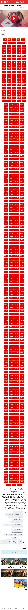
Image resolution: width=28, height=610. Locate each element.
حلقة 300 (6, 262)
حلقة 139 (11, 133)
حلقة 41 (23, 65)
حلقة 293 (22, 259)
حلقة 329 (22, 288)
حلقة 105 (22, 107)
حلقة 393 (22, 340)
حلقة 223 (11, 201)
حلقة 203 (11, 185)
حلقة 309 (22, 272)
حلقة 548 (6, 462)
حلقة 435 (11, 372)
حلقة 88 (14, 94)
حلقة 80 (4, 88)
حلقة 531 (11, 449)
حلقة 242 (16, 217)
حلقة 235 (11, 211)
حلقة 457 (22, 391)
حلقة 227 (11, 204)
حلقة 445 (22, 382)
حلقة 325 (22, 285)
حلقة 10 (5, 43)
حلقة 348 (6, 301)
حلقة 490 (16, 417)
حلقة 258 (16, 230)
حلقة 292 (6, 256)
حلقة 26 (23, 56)
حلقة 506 (16, 430)
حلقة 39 (9, 62)
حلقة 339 (11, 294)
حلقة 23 (14, 52)
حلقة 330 (16, 288)
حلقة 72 (18, 85)
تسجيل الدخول (15, 552)
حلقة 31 (23, 59)
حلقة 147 (11, 140)
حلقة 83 (14, 91)
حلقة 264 (6, 233)
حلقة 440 (6, 375)
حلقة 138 (16, 133)
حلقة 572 (6, 482)
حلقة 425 (22, 365)
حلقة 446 (16, 382)
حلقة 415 (11, 356)
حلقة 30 (4, 56)
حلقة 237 (22, 214)
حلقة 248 (6, 220)
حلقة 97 (19, 101)
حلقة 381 (22, 330)
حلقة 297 (22, 262)
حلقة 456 (6, 388)
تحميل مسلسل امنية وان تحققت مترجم (14, 514)
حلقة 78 (14, 88)
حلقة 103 (11, 104)
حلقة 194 (16, 178)
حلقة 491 (11, 417)
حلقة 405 (22, 349)
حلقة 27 (18, 56)
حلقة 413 (22, 356)
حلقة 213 (22, 194)
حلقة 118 (16, 117)
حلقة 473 (22, 404)
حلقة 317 (22, 278)
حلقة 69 (9, 81)
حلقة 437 (22, 375)
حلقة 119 (11, 117)
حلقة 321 (22, 281)
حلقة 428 (6, 365)
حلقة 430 (16, 369)
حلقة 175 (11, 162)
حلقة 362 (16, 314)
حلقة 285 (22, 252)
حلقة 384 (6, 330)
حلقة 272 (6, 240)
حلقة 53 (14, 72)
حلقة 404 (6, 346)
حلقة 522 (16, 443)
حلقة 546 (16, 462)
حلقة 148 (6, 140)
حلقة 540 (6, 456)
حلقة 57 (18, 75)
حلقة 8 (14, 43)
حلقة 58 (14, 75)
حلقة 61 (23, 78)
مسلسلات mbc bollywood (8, 541)
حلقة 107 (11, 107)
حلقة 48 (14, 69)
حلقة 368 (6, 317)
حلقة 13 (14, 46)
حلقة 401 (22, 346)
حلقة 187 (11, 172)
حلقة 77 (18, 88)
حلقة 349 (22, 304)
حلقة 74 (9, 85)
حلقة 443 (11, 378)
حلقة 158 (16, 149)
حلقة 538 (16, 456)
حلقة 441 (22, 378)
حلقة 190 (16, 175)
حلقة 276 (6, 243)
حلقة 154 (16, 146)
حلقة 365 (22, 317)
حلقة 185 (22, 172)
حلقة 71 (23, 85)
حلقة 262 (16, 233)
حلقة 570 (16, 482)
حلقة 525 (22, 446)
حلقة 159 (11, 149)
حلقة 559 (11, 472)
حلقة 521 (22, 443)
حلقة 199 (11, 181)
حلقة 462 (16, 394)
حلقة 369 (22, 320)
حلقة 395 (11, 340)
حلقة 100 (4, 101)
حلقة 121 (22, 120)
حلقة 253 (22, 227)
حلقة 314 (16, 275)
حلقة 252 (6, 223)
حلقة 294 (16, 259)
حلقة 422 (16, 362)
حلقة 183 (11, 169)
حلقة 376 (6, 323)
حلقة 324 (6, 281)
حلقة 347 (11, 301)
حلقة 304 (6, 265)
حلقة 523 (11, 443)
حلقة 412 (6, 353)
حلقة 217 (22, 198)
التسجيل (20, 552)
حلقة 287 (11, 252)
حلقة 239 (11, 214)
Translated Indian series (17, 512)
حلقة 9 (10, 43)
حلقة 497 (22, 424)
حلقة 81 (23, 91)
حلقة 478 (16, 407)
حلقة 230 (16, 207)
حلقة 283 (11, 249)
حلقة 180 (6, 165)
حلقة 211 (11, 191)
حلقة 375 (11, 323)
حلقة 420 (6, 359)
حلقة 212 (6, 191)
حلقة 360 (6, 311)
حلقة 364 (6, 314)
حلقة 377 (22, 327)
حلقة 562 (16, 475)
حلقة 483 (11, 411)
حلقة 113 (22, 114)
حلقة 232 (6, 207)
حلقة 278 (16, 246)
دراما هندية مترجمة (20, 541)
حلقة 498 (16, 424)
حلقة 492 (6, 417)
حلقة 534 (16, 453)
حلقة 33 (14, 59)
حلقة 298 (16, 262)
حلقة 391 (11, 336)
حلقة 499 (11, 424)
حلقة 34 (9, 59)
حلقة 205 (22, 188)
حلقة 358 (16, 311)
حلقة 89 (9, 94)
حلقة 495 (11, 420)
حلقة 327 (11, 285)
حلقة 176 (6, 162)
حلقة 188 (6, 172)
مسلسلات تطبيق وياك (17, 519)
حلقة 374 (16, 323)
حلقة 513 (22, 436)
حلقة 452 (6, 385)
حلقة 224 (6, 201)
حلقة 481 (22, 411)
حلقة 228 (6, 204)
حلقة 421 (22, 362)
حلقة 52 (18, 72)
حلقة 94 (9, 98)
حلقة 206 (16, 188)
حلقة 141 (22, 136)
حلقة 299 (11, 262)
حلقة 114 (16, 114)
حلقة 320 (6, 278)
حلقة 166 (16, 156)
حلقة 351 (11, 304)
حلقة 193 (22, 178)
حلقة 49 (9, 69)
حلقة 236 (6, 211)
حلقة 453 (22, 388)
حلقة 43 (14, 65)
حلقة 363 (11, 314)
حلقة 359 (11, 311)
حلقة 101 (22, 104)
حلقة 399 (11, 343)
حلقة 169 (22, 159)
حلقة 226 (16, 204)
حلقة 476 (6, 404)
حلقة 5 (5, 40)
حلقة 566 (16, 478)
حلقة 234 (16, 211)
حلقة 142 (16, 136)
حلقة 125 (22, 123)
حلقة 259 (11, 230)
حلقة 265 (22, 236)
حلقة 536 (6, 453)
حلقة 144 (6, 136)
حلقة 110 (16, 111)
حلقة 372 (6, 320)
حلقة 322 (16, 281)
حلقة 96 (24, 101)
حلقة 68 (14, 81)
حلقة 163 (11, 152)
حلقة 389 (22, 336)
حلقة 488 (6, 414)
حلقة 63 (14, 78)
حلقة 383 (11, 330)
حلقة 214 (16, 194)
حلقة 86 (23, 94)
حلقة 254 (16, 227)
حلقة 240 (6, 214)
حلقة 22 (18, 52)
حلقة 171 (11, 159)
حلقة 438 (16, 375)
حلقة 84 (9, 91)
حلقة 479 (11, 407)
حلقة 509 (22, 433)
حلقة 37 (18, 62)
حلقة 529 (22, 449)
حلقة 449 (22, 385)
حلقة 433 (22, 372)
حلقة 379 (11, 327)
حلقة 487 (11, 414)
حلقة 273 (22, 243)
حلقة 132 (6, 127)
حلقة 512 (6, 433)
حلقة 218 (16, 198)
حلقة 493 (22, 420)
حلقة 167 (11, 156)
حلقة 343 (11, 298)
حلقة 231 (11, 207)
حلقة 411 (11, 353)
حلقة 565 (22, 478)
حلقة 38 (14, 62)
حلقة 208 (6, 188)
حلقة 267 (11, 236)
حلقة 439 (11, 375)
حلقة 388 (6, 333)
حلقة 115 (11, 114)
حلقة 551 (11, 465)
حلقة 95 (4, 98)
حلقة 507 (11, 430)
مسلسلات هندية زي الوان (16, 530)
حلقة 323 (11, 281)
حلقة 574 (14, 485)
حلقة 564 (6, 475)
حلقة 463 (11, 394)
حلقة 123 (11, 120)
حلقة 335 (11, 291)
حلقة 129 (22, 127)
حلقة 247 (11, 220)
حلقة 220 (6, 198)
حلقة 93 (14, 98)
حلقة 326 (16, 285)
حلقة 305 (22, 269)
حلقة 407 (11, 349)
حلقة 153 (22, 146)
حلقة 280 (6, 246)
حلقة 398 (16, 343)
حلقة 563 (11, 475)
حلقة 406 (16, 349)
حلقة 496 (6, 420)
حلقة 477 (22, 407)
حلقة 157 (22, 149)
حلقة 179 (11, 165)
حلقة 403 (11, 346)
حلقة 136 (6, 130)
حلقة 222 (16, 201)
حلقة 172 (6, 159)
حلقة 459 (11, 391)
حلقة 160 (6, 149)
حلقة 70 (4, 81)
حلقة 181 (22, 169)
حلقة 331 (11, 288)
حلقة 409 (22, 353)
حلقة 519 (11, 440)
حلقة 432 (6, 369)
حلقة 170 (16, 159)
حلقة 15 (4, 46)
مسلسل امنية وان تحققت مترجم (15, 517)
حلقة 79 (9, 88)
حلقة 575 (8, 485)
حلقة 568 (6, 478)
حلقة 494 (16, 420)
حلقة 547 (11, 462)
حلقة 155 (11, 146)
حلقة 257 (22, 230)
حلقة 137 (22, 133)
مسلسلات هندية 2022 (8, 524)
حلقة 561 (22, 475)
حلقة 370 (16, 320)
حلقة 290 (16, 256)
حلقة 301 (22, 265)
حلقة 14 (9, 46)
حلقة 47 (18, 69)
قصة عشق (24, 609)
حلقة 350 (16, 304)
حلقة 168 (6, 156)
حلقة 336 (6, 291)
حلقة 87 (18, 94)
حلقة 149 (22, 143)
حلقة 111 (11, 111)
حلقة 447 (11, 382)
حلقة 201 (22, 185)
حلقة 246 (16, 220)
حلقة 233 (22, 211)
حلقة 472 (6, 401)
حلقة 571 (11, 482)
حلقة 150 (16, 143)
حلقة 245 (22, 220)
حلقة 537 (22, 456)
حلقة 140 (6, 133)
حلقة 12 (18, 46)
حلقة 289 (22, 256)
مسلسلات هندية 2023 (17, 527)
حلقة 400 (6, 343)
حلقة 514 (16, 436)
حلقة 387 (11, 333)
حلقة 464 (6, 394)
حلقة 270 (16, 240)
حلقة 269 (22, 240)
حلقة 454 (16, 388)
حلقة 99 (9, 101)
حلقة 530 (16, 449)
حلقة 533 (22, 453)
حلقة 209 (22, 191)
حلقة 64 (9, 78)
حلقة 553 (22, 469)
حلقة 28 (14, 56)
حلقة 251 (11, 223)
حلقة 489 (22, 417)
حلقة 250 (16, 223)
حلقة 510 (16, 433)
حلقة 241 (22, 217)
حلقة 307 (11, 269)
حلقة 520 (6, 440)
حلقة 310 (16, 272)
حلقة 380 (6, 327)
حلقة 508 (6, 430)
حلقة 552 (6, 465)
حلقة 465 (22, 398)
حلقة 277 (22, 246)
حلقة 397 (22, 343)
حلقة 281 (22, 249)
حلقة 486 (16, 414)
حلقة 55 (4, 72)
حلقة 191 (11, 175)
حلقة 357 (22, 311)
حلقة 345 (22, 301)
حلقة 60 (4, 75)
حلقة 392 (6, 336)
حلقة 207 (11, 188)
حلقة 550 (16, 465)
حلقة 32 (18, 59)
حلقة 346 (16, 301)
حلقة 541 (22, 459)
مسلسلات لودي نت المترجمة (16, 522)
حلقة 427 (11, 365)
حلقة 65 (4, 78)
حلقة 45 (4, 65)
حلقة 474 (16, 404)
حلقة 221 (22, 201)
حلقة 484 (6, 411)
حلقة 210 (16, 191)
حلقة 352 (6, 304)
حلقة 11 (23, 46)
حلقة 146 (16, 140)
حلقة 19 (9, 49)
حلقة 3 (14, 40)
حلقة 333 (22, 291)
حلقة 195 (11, 178)
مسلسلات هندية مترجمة (17, 532)
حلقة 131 (11, 127)
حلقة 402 (16, 346)
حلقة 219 (11, 198)
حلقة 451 (11, 385)
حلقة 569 (22, 482)
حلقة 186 (16, 172)
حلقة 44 (9, 65)
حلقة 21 (23, 52)
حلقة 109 (22, 111)
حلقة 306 (16, 269)
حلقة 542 (16, 459)
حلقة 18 (14, 49)
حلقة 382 (16, 330)
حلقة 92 (18, 98)
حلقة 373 (22, 323)
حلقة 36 (23, 62)
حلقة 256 (6, 227)
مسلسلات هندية (18, 524)
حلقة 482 (16, 411)
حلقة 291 (11, 256)
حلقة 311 (11, 272)
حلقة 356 (6, 307)
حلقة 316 (6, 275)
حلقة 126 (16, 123)
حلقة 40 (4, 62)
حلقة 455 (11, 388)
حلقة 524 (6, 443)
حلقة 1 (23, 40)
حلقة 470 (16, 401)
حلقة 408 (6, 349)
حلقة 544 (6, 459)
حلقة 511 (11, 433)
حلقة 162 (16, 152)
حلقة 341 (22, 298)
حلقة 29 (9, 56)
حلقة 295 (11, 259)
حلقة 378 (16, 327)
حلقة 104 (6, 104)
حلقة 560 (6, 472)
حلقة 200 (6, 181)
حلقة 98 (14, 101)
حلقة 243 (11, 217)
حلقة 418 (16, 359)
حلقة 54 (9, 72)
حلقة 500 (6, 424)
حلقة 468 (6, 398)
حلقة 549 (22, 465)
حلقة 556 (6, 469)
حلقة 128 (6, 123)
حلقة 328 (6, 285)
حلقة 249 (22, 223)
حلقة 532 (6, 449)
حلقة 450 (16, 385)
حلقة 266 (16, 236)
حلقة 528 (6, 446)
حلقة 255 (11, 227)
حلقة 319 (11, 278)
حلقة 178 (16, 165)
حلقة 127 (11, 123)
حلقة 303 (11, 265)
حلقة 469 (22, 401)
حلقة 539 (11, 456)
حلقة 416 (6, 356)
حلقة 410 (16, 353)
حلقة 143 (11, 136)
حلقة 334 (16, 291)
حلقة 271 (11, 240)
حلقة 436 (6, 372)
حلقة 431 (11, 369)
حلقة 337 (22, 294)
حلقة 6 (23, 43)
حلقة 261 (22, 233)
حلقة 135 (11, 130)
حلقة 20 (4, 49)
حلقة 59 (9, 75)
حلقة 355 (11, 307)
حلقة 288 (6, 252)
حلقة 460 (6, 391)
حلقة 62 (18, 78)
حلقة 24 (9, 52)
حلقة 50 (4, 69)
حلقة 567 (11, 478)
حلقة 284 (6, 249)
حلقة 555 (11, 469)
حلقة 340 (6, 294)
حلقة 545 (22, 462)
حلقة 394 (16, 340)
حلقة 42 (18, 65)
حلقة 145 (22, 140)
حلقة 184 (6, 169)
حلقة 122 (16, 120)
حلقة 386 (16, 333)
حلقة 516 (6, 436)
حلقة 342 (16, 298)
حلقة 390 (16, 336)
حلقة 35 (4, 59)
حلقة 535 (11, 453)
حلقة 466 (16, 398)
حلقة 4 (9, 40)
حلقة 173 (22, 162)
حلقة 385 (22, 333)
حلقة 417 (22, 359)
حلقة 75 (4, 85)
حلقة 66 (23, 81)
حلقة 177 (22, 165)
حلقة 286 (16, 252)
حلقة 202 (16, 185)
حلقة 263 (11, 233)
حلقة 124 (6, 120)
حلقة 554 (16, 469)
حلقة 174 (16, 162)
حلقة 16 (23, 49)
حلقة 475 (11, 404)
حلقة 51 (23, 72)
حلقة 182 (16, 169)
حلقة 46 (23, 69)
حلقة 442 (16, 378)
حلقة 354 (16, 307)
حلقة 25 (4, 52)
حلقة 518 (16, 440)
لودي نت (13, 491)
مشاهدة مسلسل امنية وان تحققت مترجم (13, 535)
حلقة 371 (11, 320)
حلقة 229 (22, 207)
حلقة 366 (16, 317)
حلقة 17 (18, 49)
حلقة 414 (16, 356)
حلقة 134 (16, 130)
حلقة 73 (14, 85)
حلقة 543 (11, 459)
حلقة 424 (6, 362)
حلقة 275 (11, 243)
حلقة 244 (6, 217)
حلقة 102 (16, 104)
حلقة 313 (22, 275)
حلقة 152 (6, 143)
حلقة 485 (22, 414)
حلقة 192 (6, 175)
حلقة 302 (16, 265)
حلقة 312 (6, 272)
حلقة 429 (22, 369)
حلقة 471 (11, 401)
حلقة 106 (16, 107)
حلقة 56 (23, 75)
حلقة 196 (6, 178)
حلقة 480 (6, 407)
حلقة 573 (19, 485)
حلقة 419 (11, 359)
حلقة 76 (23, 88)
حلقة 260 (6, 230)
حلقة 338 (16, 294)
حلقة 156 (6, 146)
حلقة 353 (22, 307)
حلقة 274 (16, 243)
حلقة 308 (6, 269)
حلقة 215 (11, 194)
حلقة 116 (6, 114)
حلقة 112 (6, 111)
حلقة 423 (11, 362)
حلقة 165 (22, 156)
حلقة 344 (6, 298)
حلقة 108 (6, 107)
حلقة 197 (22, 181)
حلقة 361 (22, 314)
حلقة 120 (6, 117)
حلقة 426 (16, 365)
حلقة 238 (16, 214)
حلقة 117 (22, 117)
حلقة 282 (16, 249)
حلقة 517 (22, 440)
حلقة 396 (6, 340)
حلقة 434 (16, 372)
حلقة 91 (23, 98)
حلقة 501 (22, 427)
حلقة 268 (6, 236)
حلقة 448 (6, 382)
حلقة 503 (11, 427)
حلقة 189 (22, 175)
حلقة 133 (22, 130)
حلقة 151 (11, 143)
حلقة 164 (6, 152)
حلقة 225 (22, 204)
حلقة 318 (16, 278)
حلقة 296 (6, 259)
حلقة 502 (16, 427)
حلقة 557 (22, 472)
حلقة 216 (6, 194)
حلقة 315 (11, 275)
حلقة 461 (22, 394)
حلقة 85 (4, 91)
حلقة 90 (4, 94)
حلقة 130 (16, 127)
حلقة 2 (18, 40)
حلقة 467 (11, 398)
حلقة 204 (6, 185)
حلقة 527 (11, 446)
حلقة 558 (16, 472)
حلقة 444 (6, 378)
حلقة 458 (16, 391)
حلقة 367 (11, 317)
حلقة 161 (22, 152)
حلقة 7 (18, 43)
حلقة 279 (11, 246)
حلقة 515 (11, 436)
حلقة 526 (16, 446)
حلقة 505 (22, 430)
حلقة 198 (16, 181)
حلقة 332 (6, 288)
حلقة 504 (6, 427)
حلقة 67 (18, 81)
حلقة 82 (18, 91)
